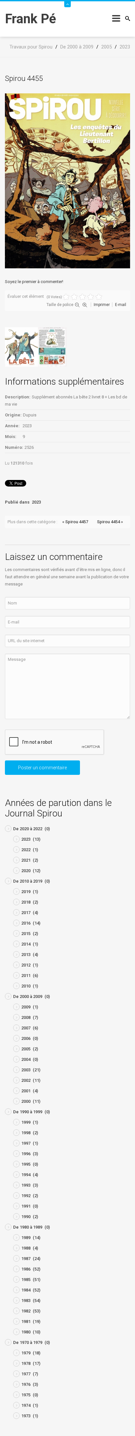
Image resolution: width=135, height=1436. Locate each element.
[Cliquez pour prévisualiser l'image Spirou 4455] (67, 180)
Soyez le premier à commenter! (34, 281)
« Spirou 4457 (75, 521)
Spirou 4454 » (110, 521)
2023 (36, 502)
